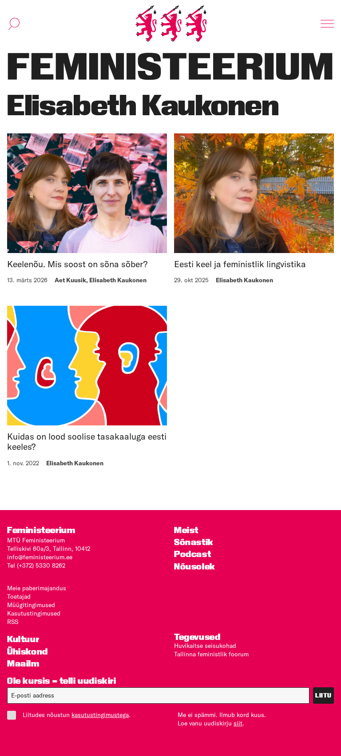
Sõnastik (194, 542)
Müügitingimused (31, 605)
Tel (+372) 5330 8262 (36, 565)
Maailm (23, 664)
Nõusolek (194, 566)
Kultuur (23, 639)
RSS (12, 622)
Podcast (192, 554)
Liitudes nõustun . (77, 715)
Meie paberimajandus (36, 588)
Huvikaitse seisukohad (205, 646)
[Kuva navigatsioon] (327, 24)
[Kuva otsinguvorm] (14, 24)
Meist (186, 530)
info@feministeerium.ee (39, 557)
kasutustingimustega (100, 715)
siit (238, 723)
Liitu (323, 695)
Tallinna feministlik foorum (211, 654)
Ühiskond (27, 652)
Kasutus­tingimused (33, 613)
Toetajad (19, 596)
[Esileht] (170, 23)
